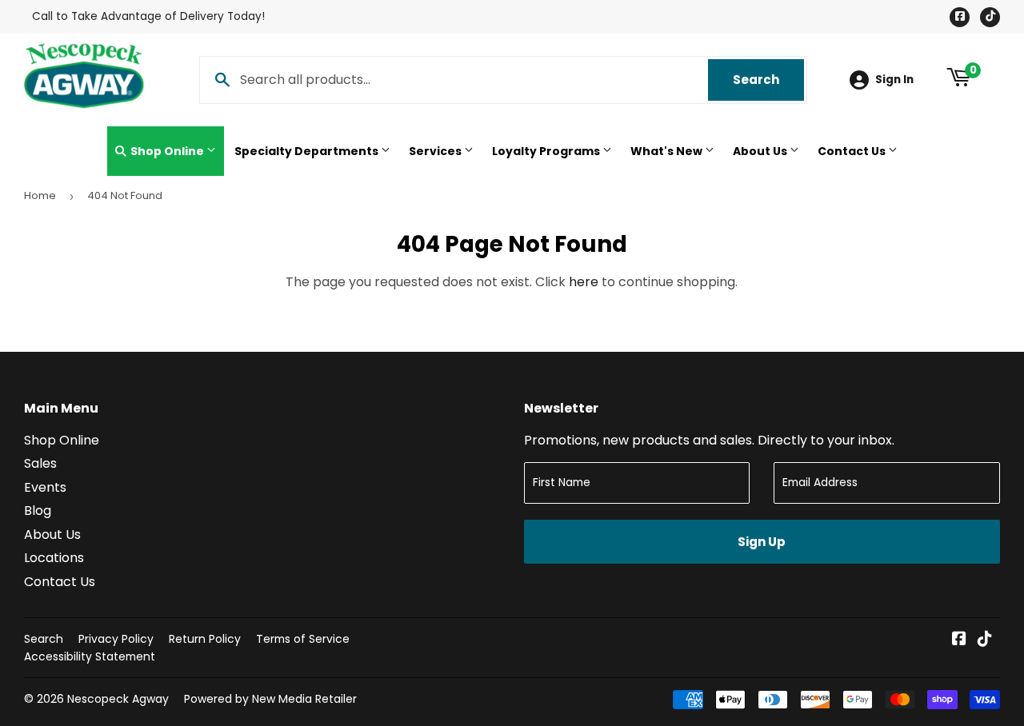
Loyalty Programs (547, 151)
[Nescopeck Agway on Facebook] (959, 640)
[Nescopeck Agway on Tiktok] (985, 640)
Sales (40, 463)
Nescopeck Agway (118, 699)
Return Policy (205, 639)
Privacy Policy (116, 639)
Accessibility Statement (89, 656)
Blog (37, 510)
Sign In (894, 79)
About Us (761, 151)
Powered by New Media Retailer (270, 699)
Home (40, 195)
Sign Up (762, 541)
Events (45, 487)
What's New (667, 151)
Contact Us (853, 151)
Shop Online (167, 151)
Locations (54, 557)
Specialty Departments (307, 151)
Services (436, 151)
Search (768, 79)
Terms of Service (303, 639)
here (583, 282)
